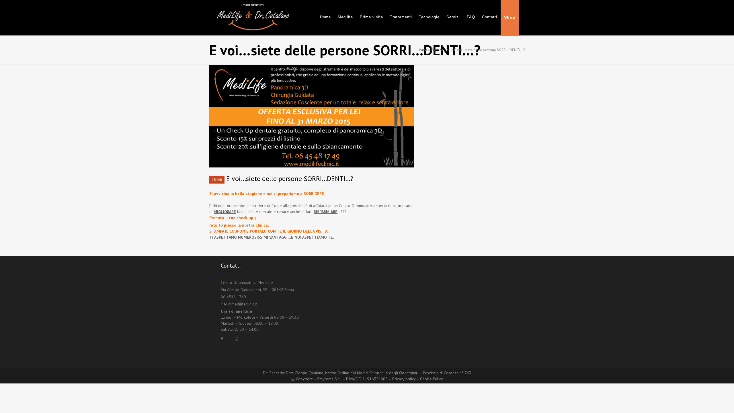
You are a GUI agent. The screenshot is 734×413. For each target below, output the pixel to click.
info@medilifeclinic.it (239, 304)
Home (422, 50)
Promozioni (440, 50)
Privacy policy (403, 378)
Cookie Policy (431, 378)
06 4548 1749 (233, 296)
